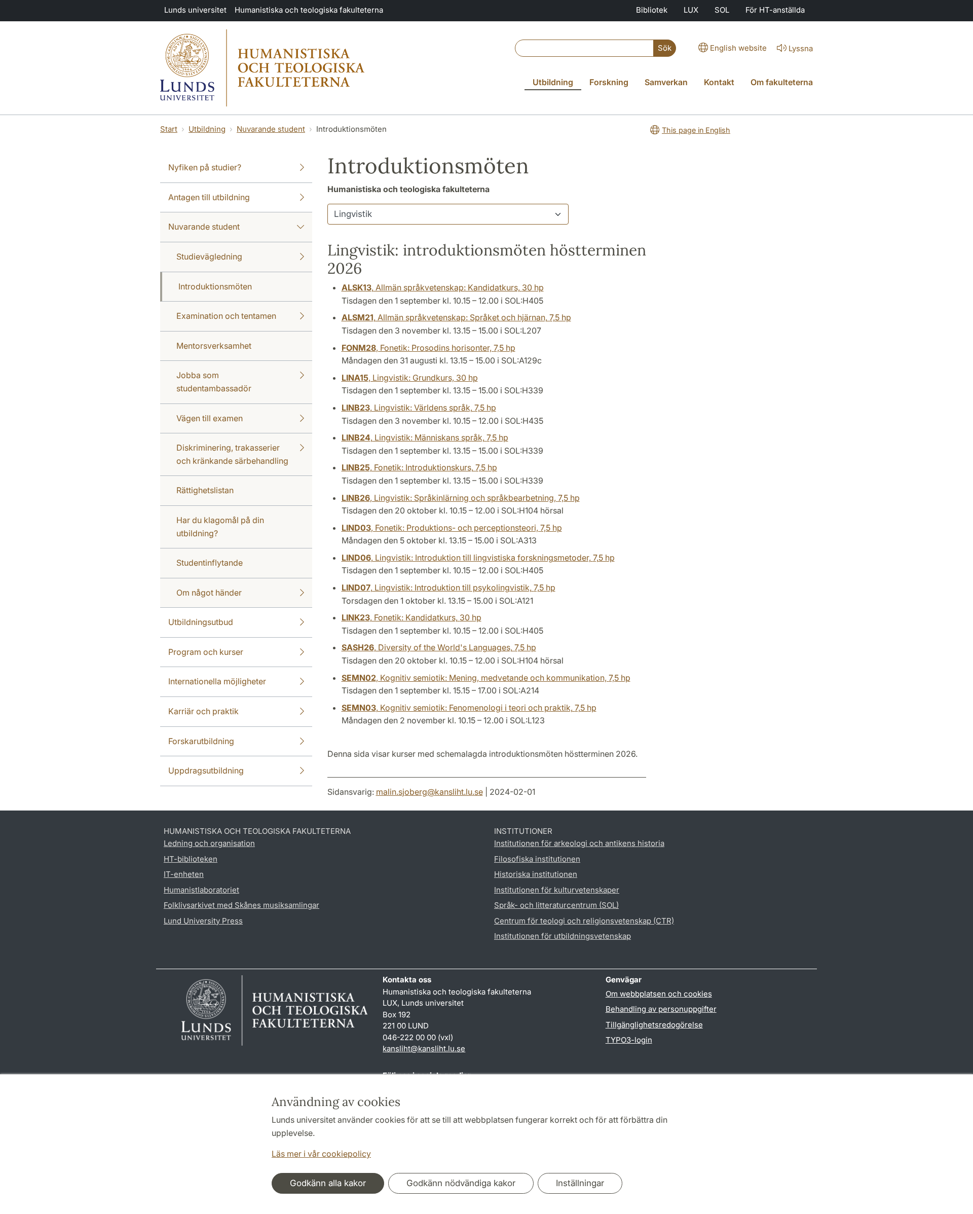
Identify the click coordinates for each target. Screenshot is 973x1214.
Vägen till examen (209, 418)
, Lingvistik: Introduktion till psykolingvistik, (448, 587)
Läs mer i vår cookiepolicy (321, 1154)
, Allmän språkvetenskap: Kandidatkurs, (443, 287)
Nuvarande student (271, 129)
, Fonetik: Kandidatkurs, (411, 617)
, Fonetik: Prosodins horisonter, (428, 348)
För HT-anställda (775, 10)
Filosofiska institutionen (537, 859)
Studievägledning (209, 256)
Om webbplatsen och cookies (659, 994)
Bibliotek (651, 10)
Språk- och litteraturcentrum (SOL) (556, 905)
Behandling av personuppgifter (661, 1009)
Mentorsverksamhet (213, 346)
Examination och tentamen (226, 316)
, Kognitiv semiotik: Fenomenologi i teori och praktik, (469, 708)
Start (168, 129)
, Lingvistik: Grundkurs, (410, 378)
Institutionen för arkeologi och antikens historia (579, 843)
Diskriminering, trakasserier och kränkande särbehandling (232, 454)
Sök (664, 48)
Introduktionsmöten (215, 286)
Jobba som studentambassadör (213, 381)
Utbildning (207, 129)
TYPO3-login (629, 1040)
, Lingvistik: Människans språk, (425, 437)
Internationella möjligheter (217, 681)
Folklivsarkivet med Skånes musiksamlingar (241, 905)
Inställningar (580, 1183)
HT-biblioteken (190, 859)
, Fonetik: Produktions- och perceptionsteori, (452, 528)
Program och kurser (205, 652)
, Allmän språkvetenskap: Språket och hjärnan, (456, 317)
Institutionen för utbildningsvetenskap (562, 936)
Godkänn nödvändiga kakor (460, 1183)
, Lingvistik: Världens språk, (419, 407)
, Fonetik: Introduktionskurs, (419, 467)
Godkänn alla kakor (328, 1183)
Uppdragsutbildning (206, 770)
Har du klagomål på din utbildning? (220, 526)
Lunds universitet (195, 10)
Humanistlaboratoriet (201, 890)
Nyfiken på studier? (204, 167)
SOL (722, 10)
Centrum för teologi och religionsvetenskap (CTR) (584, 921)
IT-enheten (184, 874)
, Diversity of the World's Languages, (439, 647)
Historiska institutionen (535, 874)
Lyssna (801, 48)
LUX (691, 10)
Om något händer (209, 592)
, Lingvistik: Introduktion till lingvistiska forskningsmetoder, (478, 558)
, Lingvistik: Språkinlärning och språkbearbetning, (461, 498)
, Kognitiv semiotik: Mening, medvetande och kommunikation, (486, 678)
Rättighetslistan (205, 490)
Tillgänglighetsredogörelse (654, 1024)
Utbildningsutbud (200, 622)
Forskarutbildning (201, 741)
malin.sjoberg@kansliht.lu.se (429, 792)
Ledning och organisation (209, 843)
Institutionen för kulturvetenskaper (556, 890)
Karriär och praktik (203, 711)
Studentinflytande (209, 563)
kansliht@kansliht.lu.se (424, 1048)
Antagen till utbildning (209, 197)
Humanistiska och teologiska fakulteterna (309, 10)
